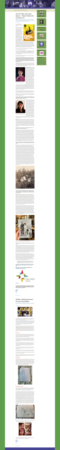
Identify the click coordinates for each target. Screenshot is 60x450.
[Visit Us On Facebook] (55, 448)
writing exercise (28, 303)
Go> (44, 16)
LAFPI (28, 21)
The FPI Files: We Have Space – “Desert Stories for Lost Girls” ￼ (25, 16)
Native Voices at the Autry (30, 20)
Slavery (33, 20)
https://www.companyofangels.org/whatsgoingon (21, 320)
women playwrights (25, 21)
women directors (21, 21)
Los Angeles (23, 20)
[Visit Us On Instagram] (56, 448)
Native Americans (25, 20)
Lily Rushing (20, 20)
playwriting (25, 19)
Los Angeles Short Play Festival (20, 303)
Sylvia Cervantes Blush (18, 21)
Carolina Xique (32, 19)
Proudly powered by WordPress (17, 448)
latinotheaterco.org (19, 262)
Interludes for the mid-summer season (41, 61)
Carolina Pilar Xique (29, 19)
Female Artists (22, 19)
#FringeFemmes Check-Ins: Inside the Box (41, 62)
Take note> (39, 38)
